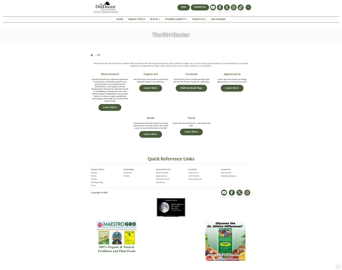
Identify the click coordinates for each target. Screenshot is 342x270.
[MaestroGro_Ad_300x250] (117, 253)
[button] (248, 7)
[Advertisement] (171, 237)
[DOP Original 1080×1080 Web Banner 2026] (225, 260)
